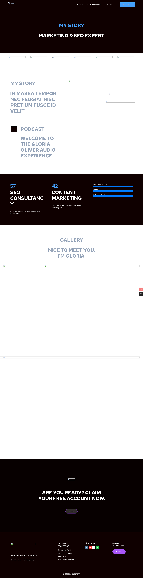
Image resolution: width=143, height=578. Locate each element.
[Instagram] (86, 547)
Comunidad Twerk (64, 550)
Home (80, 5)
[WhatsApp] (97, 547)
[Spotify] (93, 547)
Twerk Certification (65, 553)
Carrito (110, 5)
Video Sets (62, 556)
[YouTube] (90, 547)
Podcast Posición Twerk (67, 559)
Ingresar (127, 5)
